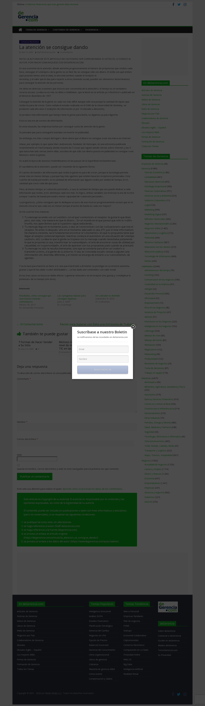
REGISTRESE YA (102, 369)
